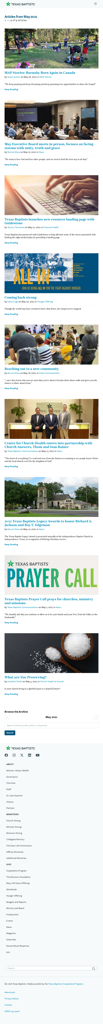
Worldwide (11, 889)
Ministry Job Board (15, 908)
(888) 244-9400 (12, 1011)
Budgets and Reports (16, 902)
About (10, 764)
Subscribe (11, 939)
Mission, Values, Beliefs (17, 770)
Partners (10, 808)
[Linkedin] (29, 754)
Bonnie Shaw (13, 152)
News (41, 152)
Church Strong (13, 820)
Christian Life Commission (19, 845)
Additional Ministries (16, 858)
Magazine (11, 933)
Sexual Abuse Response (17, 945)
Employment (12, 914)
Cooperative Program (16, 870)
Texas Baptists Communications (22, 451)
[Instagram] (14, 754)
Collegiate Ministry (15, 839)
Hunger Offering (45, 301)
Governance (12, 776)
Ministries (12, 814)
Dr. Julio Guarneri (14, 795)
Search (9, 732)
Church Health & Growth (52, 681)
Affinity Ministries (14, 852)
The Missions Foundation (18, 877)
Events (9, 920)
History (9, 801)
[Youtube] (37, 754)
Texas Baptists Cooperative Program (65, 983)
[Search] (94, 968)
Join (8, 952)
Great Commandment (49, 373)
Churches (10, 783)
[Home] (20, 3)
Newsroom (10, 992)
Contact (8, 1005)
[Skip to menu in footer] (95, 3)
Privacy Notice (11, 998)
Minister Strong (13, 827)
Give (8, 864)
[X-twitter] (22, 754)
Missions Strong (14, 833)
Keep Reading (11, 89)
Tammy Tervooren (15, 227)
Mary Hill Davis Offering (18, 883)
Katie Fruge (12, 301)
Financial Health (51, 227)
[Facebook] (7, 754)
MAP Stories (45, 77)
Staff (8, 789)
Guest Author (13, 77)
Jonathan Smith (14, 681)
